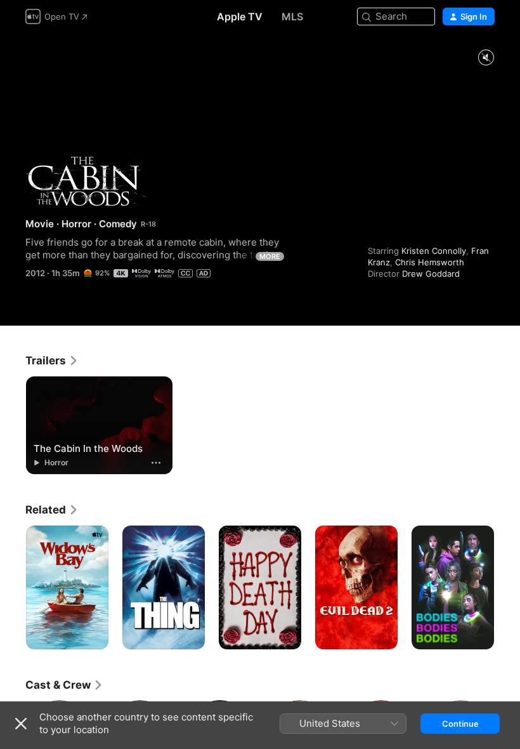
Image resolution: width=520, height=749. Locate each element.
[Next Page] (507, 587)
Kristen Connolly (433, 251)
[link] (52, 361)
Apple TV (240, 16)
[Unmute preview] (486, 58)
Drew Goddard (431, 273)
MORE (269, 256)
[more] (156, 463)
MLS (292, 16)
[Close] (21, 723)
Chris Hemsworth (429, 262)
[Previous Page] (13, 587)
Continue (460, 724)
